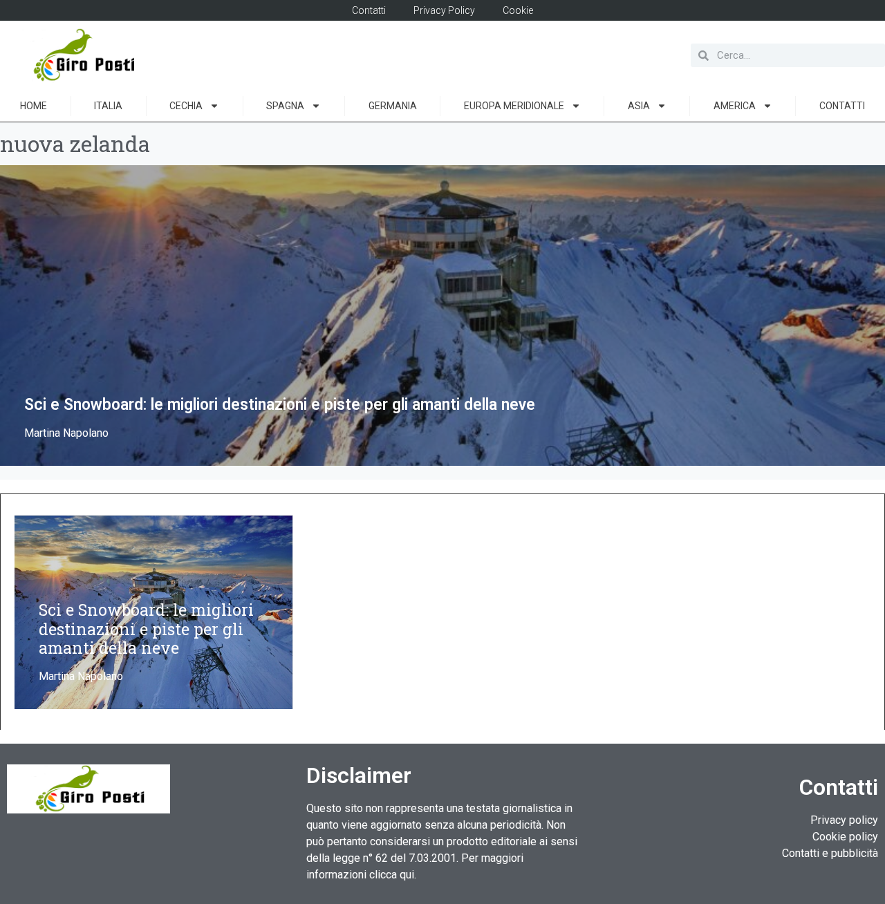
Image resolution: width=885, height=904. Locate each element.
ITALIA (108, 105)
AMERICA (735, 105)
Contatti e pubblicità (830, 853)
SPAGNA (285, 105)
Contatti (369, 10)
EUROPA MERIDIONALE (514, 105)
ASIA (639, 105)
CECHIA (186, 105)
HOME (33, 105)
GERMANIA (393, 105)
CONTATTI (842, 105)
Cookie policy (845, 836)
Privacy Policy (444, 10)
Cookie (518, 10)
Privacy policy (844, 820)
